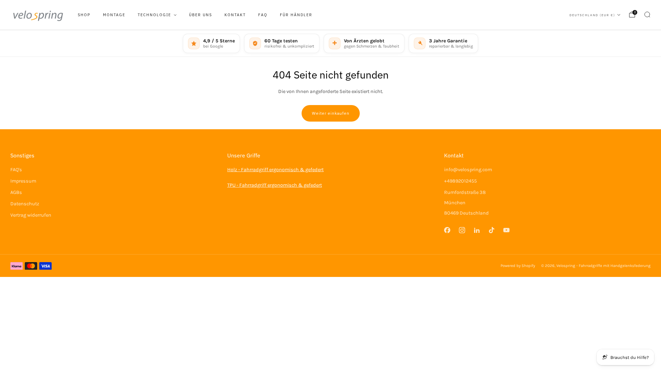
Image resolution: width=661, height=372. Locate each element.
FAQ (262, 14)
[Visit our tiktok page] (491, 230)
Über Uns (200, 14)
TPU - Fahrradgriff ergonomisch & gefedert (274, 185)
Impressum (23, 181)
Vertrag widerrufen (30, 215)
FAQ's (16, 170)
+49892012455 (460, 181)
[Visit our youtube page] (506, 230)
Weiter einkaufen (330, 113)
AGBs (16, 192)
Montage (114, 14)
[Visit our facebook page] (447, 230)
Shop (84, 14)
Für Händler (296, 14)
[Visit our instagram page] (461, 230)
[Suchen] (647, 14)
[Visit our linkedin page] (476, 230)
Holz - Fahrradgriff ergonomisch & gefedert (275, 170)
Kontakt (235, 14)
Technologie (154, 14)
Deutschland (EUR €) (592, 15)
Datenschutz (24, 204)
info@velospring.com (468, 170)
